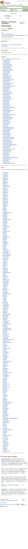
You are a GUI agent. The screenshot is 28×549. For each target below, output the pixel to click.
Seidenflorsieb (6, 422)
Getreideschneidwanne (8, 117)
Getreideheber (6, 90)
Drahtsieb (5, 331)
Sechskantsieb (6, 421)
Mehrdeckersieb (6, 386)
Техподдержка (8, 500)
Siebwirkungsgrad (7, 313)
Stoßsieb (5, 432)
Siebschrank (5, 285)
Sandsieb (5, 412)
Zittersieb (5, 449)
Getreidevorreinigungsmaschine (10, 144)
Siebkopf (5, 232)
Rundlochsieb (6, 408)
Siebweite (5, 312)
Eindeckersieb (6, 336)
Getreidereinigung (7, 105)
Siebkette (5, 223)
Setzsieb (5, 423)
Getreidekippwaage (7, 91)
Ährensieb (5, 319)
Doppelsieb (5, 326)
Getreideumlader (6, 136)
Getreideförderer (6, 87)
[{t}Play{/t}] (8, 30)
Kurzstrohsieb (6, 375)
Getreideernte (6, 81)
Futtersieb (5, 355)
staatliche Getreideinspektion (9, 163)
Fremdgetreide (6, 154)
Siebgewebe (5, 213)
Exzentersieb (5, 345)
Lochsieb (5, 381)
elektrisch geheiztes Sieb (8, 339)
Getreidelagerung (6, 97)
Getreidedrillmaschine (7, 75)
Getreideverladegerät (7, 141)
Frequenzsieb (6, 352)
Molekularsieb (6, 389)
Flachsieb (5, 351)
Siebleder (5, 240)
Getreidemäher (6, 100)
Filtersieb (5, 349)
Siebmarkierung (6, 251)
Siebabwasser (6, 172)
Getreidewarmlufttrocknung (9, 148)
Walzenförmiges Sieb (6, 458)
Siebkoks (5, 229)
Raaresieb (3, 485)
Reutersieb (5, 405)
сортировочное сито (8, 33)
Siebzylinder (5, 316)
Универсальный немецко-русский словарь (9, 38)
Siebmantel (5, 249)
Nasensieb (5, 391)
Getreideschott (6, 120)
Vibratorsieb (5, 445)
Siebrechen (5, 269)
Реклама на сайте (15, 500)
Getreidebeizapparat (7, 64)
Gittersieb (5, 358)
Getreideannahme (7, 60)
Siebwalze (5, 309)
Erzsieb (4, 343)
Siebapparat (5, 178)
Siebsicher (5, 288)
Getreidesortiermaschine (8, 127)
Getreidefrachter (6, 88)
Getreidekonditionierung (8, 93)
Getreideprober (6, 103)
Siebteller (5, 299)
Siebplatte (5, 262)
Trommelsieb (5, 438)
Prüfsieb (4, 398)
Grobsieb (5, 359)
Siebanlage (5, 176)
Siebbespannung (6, 186)
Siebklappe (5, 225)
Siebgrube (5, 218)
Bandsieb (5, 325)
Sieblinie (5, 245)
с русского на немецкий (22, 22)
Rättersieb (5, 401)
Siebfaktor (5, 203)
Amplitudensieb (6, 321)
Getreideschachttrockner (8, 110)
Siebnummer (5, 258)
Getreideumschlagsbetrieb (8, 138)
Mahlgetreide (6, 160)
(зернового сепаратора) (7, 36)
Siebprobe (5, 265)
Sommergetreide (6, 161)
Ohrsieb (4, 392)
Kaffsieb (4, 366)
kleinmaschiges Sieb (7, 372)
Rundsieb (5, 406)
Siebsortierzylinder (7, 293)
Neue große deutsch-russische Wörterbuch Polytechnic (11, 54)
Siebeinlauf (5, 199)
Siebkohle (5, 228)
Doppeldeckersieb (7, 328)
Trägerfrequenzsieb (7, 435)
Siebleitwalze (5, 243)
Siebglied (5, 215)
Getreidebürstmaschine (8, 70)
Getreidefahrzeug (6, 84)
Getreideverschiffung (7, 143)
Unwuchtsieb (5, 442)
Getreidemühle (6, 101)
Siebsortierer (5, 292)
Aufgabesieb (5, 322)
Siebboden (5, 189)
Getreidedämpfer (6, 73)
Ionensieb (5, 363)
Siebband (5, 180)
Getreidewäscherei (7, 150)
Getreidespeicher (6, 130)
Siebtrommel (5, 303)
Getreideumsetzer (7, 140)
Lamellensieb (6, 376)
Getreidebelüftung (7, 67)
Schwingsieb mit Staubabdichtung (10, 418)
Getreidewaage (6, 147)
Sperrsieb (5, 426)
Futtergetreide (6, 156)
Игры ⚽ (7, 18)
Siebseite (5, 286)
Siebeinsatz (5, 200)
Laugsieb (5, 378)
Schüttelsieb (5, 415)
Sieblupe (5, 248)
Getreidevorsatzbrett (7, 146)
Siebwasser (5, 311)
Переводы (7, 15)
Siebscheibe (5, 282)
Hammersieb (5, 362)
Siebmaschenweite (7, 253)
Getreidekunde (6, 94)
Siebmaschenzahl (7, 255)
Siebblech (5, 188)
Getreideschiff (6, 113)
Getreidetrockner (6, 133)
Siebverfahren (6, 308)
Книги (20, 15)
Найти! (25, 8)
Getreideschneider (7, 115)
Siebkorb (5, 233)
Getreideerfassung (7, 80)
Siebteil (4, 298)
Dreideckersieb (6, 333)
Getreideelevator (6, 77)
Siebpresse (5, 263)
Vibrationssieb (6, 443)
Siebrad (4, 266)
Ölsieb (4, 393)
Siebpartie (5, 261)
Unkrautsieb (5, 439)
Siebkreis (5, 235)
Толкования (14, 13)
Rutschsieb (5, 409)
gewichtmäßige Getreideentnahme (10, 157)
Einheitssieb (5, 338)
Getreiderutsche (6, 108)
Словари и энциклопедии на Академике (11, 5)
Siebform (5, 210)
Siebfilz (4, 208)
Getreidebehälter (6, 63)
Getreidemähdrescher (7, 98)
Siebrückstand (6, 276)
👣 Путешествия (3, 502)
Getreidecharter (6, 71)
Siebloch (5, 246)
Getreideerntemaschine (8, 83)
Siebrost (4, 275)
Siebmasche (5, 252)
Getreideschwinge (7, 121)
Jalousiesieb (5, 365)
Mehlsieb (5, 385)
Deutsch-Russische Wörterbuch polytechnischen (10, 47)
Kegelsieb (5, 369)
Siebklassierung (6, 226)
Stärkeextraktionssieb (7, 429)
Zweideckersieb (6, 451)
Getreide (24, 165)
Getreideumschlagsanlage (8, 137)
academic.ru (5, 2)
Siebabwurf (5, 173)
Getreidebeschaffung (7, 68)
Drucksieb (5, 335)
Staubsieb (5, 431)
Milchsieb (5, 388)
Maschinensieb (6, 383)
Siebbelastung (6, 185)
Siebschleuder (6, 283)
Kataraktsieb (5, 368)
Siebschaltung (6, 281)
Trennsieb (5, 436)
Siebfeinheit (5, 205)
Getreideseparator (7, 123)
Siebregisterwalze (7, 272)
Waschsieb (5, 446)
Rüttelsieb (5, 411)
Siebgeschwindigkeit (7, 212)
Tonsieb (4, 433)
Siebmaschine (6, 256)
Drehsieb (5, 332)
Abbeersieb (5, 318)
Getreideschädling (7, 111)
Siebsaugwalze (6, 279)
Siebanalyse (5, 175)
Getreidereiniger (6, 104)
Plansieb (5, 396)
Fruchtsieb (5, 353)
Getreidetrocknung (7, 134)
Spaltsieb (5, 425)
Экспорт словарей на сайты (5, 504)
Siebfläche (5, 209)
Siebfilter (5, 206)
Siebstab (5, 295)
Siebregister (5, 271)
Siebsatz (5, 278)
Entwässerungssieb (7, 342)
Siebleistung (5, 242)
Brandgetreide (6, 153)
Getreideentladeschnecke (8, 78)
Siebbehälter (5, 182)
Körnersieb (5, 373)
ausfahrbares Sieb (7, 323)
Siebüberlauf (5, 306)
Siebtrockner (5, 302)
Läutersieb (5, 379)
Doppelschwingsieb (7, 329)
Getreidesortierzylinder (8, 128)
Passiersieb (5, 395)
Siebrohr (5, 273)
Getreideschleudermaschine (9, 114)
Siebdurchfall (5, 195)
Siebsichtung (5, 289)
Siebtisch (5, 301)
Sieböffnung (5, 259)
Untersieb (5, 441)
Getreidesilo (5, 125)
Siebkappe (5, 220)
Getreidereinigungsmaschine (9, 107)
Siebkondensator (6, 230)
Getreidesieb (21, 38)
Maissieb (5, 382)
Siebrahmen (5, 268)
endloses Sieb (6, 341)
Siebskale (5, 291)
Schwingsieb (5, 419)
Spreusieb (5, 428)
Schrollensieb (6, 413)
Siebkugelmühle (6, 236)
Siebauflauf (5, 179)
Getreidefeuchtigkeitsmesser (9, 85)
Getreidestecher (6, 131)
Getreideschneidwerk (7, 118)
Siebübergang (6, 305)
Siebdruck (5, 193)
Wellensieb (5, 448)
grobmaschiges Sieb (7, 361)
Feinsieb (5, 346)
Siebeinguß (5, 198)
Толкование (4, 28)
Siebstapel (5, 296)
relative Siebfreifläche (7, 402)
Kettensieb (5, 371)
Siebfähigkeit (5, 202)
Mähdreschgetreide (7, 158)
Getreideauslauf (6, 61)
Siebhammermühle (7, 219)
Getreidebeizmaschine (8, 65)
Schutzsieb (5, 416)
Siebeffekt (5, 196)
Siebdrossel (5, 192)
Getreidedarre (6, 74)
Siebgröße (5, 216)
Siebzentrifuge (6, 315)
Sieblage (5, 239)
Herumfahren (4, 489)
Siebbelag (5, 183)
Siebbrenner (5, 190)
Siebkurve (5, 238)
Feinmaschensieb (7, 348)
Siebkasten (5, 222)
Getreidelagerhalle (7, 95)
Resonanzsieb (6, 403)
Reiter (2, 468)
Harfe (2, 476)
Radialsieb (5, 399)
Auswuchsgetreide (7, 151)
